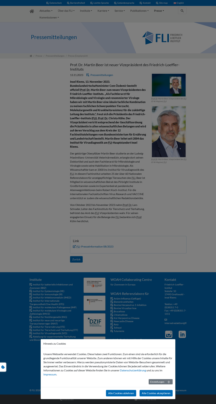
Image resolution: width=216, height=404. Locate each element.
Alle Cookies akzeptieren (156, 393)
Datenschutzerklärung (133, 370)
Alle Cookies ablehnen (121, 393)
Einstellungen (157, 381)
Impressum (49, 374)
